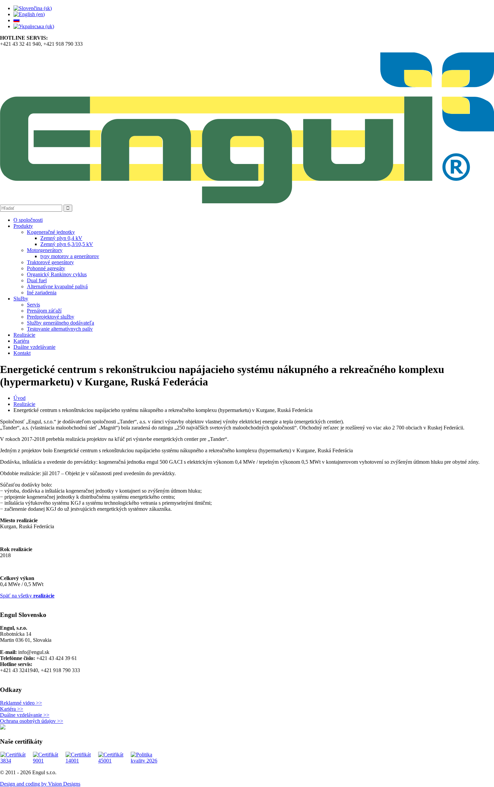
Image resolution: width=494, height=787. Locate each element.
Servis (33, 304)
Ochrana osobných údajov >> (31, 721)
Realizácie (24, 335)
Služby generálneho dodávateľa (60, 323)
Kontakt (22, 353)
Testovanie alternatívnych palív (60, 329)
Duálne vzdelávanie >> (24, 715)
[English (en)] (29, 14)
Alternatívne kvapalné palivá (57, 286)
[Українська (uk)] (33, 26)
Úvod (19, 398)
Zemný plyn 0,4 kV (61, 238)
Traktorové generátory (50, 262)
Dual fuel (37, 280)
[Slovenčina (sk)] (32, 8)
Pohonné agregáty (46, 268)
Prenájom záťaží (44, 311)
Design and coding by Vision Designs (40, 784)
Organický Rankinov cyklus (57, 274)
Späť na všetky (27, 595)
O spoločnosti (28, 220)
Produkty (23, 226)
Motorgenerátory (45, 250)
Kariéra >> (11, 709)
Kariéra (21, 341)
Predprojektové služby (50, 317)
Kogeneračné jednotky (51, 232)
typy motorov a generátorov (69, 256)
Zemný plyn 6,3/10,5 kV (66, 244)
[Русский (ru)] (16, 20)
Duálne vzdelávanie (34, 347)
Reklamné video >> (21, 703)
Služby (20, 298)
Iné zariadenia (41, 292)
